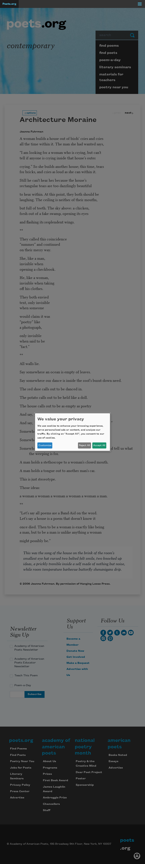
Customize (45, 445)
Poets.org (9, 3)
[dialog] (72, 432)
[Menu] (139, 4)
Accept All (99, 445)
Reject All (84, 445)
